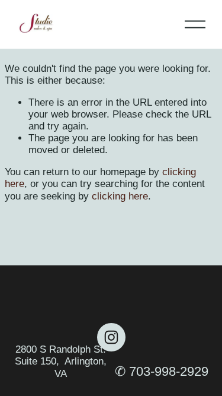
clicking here (120, 196)
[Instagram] (111, 337)
